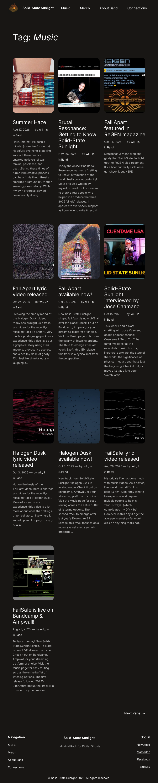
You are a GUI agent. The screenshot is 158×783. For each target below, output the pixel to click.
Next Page (134, 713)
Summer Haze (29, 122)
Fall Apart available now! (75, 291)
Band (19, 135)
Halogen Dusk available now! (75, 456)
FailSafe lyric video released (121, 456)
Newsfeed (143, 744)
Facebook (143, 759)
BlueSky (145, 766)
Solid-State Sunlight (38, 8)
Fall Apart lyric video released (30, 291)
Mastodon (143, 752)
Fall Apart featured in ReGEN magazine (124, 128)
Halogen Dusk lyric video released (29, 459)
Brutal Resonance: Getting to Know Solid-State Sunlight (77, 134)
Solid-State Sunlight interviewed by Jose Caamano (122, 297)
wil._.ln (43, 129)
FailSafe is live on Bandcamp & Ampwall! (33, 616)
